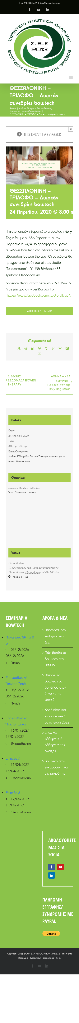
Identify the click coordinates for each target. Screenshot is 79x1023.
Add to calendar (39, 311)
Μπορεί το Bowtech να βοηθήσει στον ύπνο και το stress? (55, 687)
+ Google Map (19, 576)
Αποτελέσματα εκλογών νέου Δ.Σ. (55, 636)
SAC (58, 957)
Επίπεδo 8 (13, 793)
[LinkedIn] (51, 875)
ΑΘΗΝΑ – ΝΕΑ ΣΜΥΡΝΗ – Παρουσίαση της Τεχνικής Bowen (59, 382)
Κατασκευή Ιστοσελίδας (42, 957)
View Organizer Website (22, 492)
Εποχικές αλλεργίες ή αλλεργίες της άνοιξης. (55, 741)
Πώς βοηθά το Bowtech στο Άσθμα (55, 658)
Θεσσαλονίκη (23, 461)
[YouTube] (60, 867)
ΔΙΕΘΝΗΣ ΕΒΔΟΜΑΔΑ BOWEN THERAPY (22, 380)
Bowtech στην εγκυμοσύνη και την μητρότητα (56, 767)
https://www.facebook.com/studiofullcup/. (39, 295)
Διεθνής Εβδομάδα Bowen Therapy (28, 456)
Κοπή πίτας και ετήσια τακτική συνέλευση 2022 (57, 716)
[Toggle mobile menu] (71, 77)
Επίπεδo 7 (13, 758)
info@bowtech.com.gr (50, 3)
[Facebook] (51, 867)
